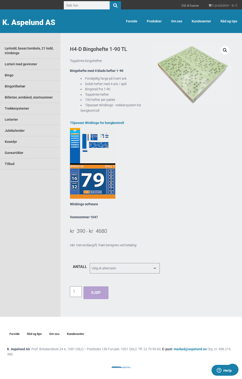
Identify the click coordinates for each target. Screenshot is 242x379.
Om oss (176, 21)
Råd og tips (228, 21)
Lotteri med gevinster (21, 64)
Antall (80, 266)
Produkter (154, 21)
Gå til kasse (190, 5)
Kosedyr (11, 142)
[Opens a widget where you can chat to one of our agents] (224, 371)
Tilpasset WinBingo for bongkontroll (97, 123)
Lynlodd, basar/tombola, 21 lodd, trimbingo (29, 50)
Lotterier (11, 119)
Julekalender (15, 130)
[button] (225, 50)
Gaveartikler (14, 153)
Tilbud (9, 164)
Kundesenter (201, 21)
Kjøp (96, 292)
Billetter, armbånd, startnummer (29, 97)
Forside (131, 21)
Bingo (9, 75)
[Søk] (115, 5)
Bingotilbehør (15, 86)
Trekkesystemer (17, 108)
